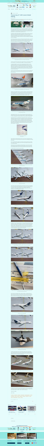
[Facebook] (34, 443)
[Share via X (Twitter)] (12, 399)
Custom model (12, 396)
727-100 (19, 397)
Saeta (11, 397)
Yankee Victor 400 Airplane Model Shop (26, 426)
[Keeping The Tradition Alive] (31, 408)
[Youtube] (32, 443)
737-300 (30, 396)
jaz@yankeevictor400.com (29, 441)
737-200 (21, 397)
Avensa (15, 396)
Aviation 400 (27, 396)
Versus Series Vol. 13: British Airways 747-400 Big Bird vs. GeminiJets (12, 412)
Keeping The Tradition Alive (31, 411)
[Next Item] (35, 436)
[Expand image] (16, 24)
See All (35, 404)
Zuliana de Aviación (15, 397)
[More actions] (32, 13)
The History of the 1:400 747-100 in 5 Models (21, 412)
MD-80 (18, 396)
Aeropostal (24, 396)
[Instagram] (36, 443)
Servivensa (21, 396)
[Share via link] (15, 399)
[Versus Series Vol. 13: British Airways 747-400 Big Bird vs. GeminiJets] (12, 408)
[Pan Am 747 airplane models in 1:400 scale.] (22, 408)
